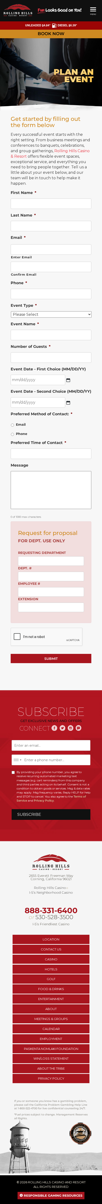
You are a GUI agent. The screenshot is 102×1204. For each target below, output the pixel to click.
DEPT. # (25, 568)
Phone (19, 283)
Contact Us (51, 949)
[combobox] (17, 760)
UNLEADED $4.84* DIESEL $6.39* (51, 25)
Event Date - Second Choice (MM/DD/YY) (51, 391)
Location (51, 939)
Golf (51, 979)
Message (19, 465)
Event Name (25, 324)
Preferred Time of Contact (38, 442)
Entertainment (51, 999)
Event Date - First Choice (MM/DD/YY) (48, 369)
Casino (51, 959)
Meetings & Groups (51, 1019)
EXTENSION (28, 599)
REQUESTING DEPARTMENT (42, 553)
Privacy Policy (44, 800)
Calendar (51, 1029)
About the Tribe (51, 1068)
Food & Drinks (51, 989)
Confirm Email (24, 274)
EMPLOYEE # (29, 583)
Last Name (23, 215)
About (51, 1009)
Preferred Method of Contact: (41, 414)
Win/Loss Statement (51, 1058)
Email (18, 237)
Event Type (24, 305)
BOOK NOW (51, 33)
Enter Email (21, 257)
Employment (51, 1039)
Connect (34, 728)
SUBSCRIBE (29, 814)
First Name (23, 192)
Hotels (51, 969)
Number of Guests (31, 346)
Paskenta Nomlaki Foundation (51, 1049)
